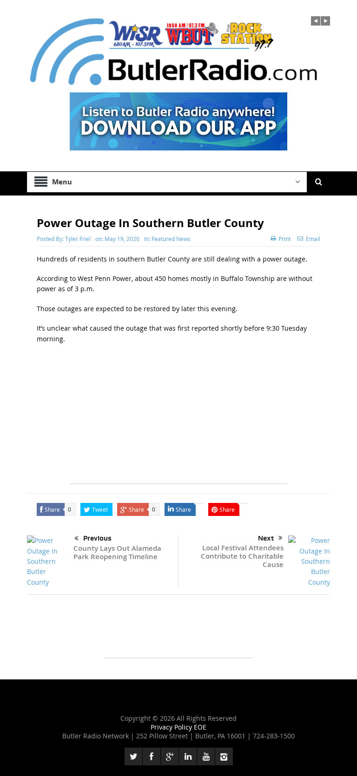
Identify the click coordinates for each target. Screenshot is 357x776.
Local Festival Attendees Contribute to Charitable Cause (242, 556)
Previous (97, 538)
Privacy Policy (172, 727)
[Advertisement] (178, 418)
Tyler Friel (78, 238)
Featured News (171, 238)
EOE (200, 727)
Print (284, 238)
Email (313, 238)
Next (266, 538)
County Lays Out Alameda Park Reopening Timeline (117, 552)
